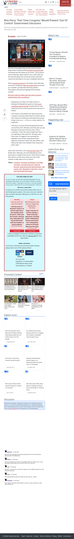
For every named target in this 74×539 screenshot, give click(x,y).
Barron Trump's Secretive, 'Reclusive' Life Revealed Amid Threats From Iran (57, 81)
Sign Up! (53, 198)
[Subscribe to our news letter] (56, 2)
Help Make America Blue (59, 178)
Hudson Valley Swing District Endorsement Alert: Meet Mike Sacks (61, 165)
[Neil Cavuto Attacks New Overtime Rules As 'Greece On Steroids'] (14, 375)
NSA (20, 169)
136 (6, 371)
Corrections (67, 536)
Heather (13, 36)
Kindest (19, 256)
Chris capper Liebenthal (55, 143)
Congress (17, 162)
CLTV (20, 2)
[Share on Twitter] (4, 114)
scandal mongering (18, 83)
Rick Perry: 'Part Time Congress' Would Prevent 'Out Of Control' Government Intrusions (35, 22)
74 (49, 39)
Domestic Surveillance (28, 162)
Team (23, 536)
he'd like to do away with (35, 70)
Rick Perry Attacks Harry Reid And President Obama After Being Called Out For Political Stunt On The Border (13, 335)
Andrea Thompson (54, 87)
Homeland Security (27, 165)
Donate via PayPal (29, 252)
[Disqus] (24, 467)
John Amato (52, 61)
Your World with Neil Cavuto (23, 171)
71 (49, 65)
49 (5, 318)
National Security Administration (30, 167)
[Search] (58, 2)
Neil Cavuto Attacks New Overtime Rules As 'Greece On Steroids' (13, 386)
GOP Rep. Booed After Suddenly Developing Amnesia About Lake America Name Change (58, 108)
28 (49, 123)
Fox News (39, 162)
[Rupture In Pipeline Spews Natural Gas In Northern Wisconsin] (59, 128)
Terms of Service (12, 408)
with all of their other (30, 85)
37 (4, 118)
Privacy (54, 536)
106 (27, 318)
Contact (36, 536)
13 (26, 346)
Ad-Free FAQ (32, 236)
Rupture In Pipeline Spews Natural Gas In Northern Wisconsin (58, 138)
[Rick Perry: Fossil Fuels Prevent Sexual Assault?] (14, 350)
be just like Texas (34, 151)
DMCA (60, 536)
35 (49, 92)
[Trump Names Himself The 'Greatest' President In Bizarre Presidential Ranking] (59, 44)
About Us (29, 536)
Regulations (27, 169)
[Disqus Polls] (24, 429)
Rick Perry (34, 169)
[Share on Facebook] (4, 110)
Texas (40, 169)
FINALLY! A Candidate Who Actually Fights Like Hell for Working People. (62, 172)
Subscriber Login (65, 4)
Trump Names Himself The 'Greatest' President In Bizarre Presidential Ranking (58, 55)
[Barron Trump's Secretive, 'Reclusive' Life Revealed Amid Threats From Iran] (59, 70)
